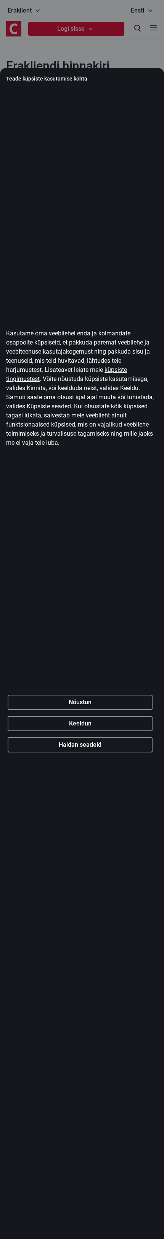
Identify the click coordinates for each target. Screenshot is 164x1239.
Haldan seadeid (80, 744)
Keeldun (80, 723)
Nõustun (80, 702)
